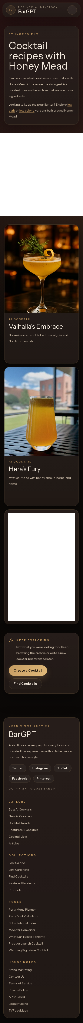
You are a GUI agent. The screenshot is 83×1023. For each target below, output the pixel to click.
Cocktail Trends (19, 823)
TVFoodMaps (18, 1010)
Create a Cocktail (28, 670)
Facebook (19, 778)
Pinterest (44, 778)
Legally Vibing (18, 1004)
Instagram (40, 768)
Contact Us (16, 976)
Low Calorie (17, 863)
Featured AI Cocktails (23, 830)
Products (15, 890)
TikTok (62, 768)
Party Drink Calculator (24, 916)
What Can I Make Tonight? (27, 937)
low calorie (26, 110)
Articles (14, 843)
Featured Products (22, 883)
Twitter (17, 768)
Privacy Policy (18, 990)
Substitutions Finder (22, 923)
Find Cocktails (25, 684)
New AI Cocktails (20, 816)
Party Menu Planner (22, 909)
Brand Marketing (20, 970)
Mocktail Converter (22, 930)
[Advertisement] (41, 174)
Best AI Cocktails (20, 809)
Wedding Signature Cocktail (28, 950)
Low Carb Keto (19, 870)
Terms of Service (20, 983)
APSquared (17, 997)
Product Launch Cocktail (26, 943)
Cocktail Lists (18, 837)
